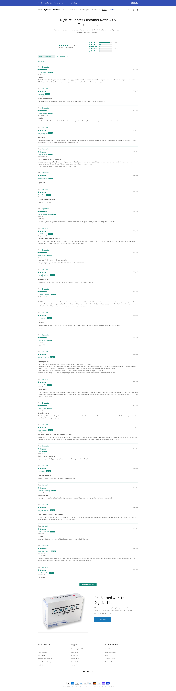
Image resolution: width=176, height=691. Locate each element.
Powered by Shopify (109, 686)
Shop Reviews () (62, 56)
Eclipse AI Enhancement (45, 658)
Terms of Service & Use (81, 686)
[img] (68, 45)
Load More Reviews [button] (88, 585)
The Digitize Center (101, 686)
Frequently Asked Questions (79, 649)
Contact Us (74, 655)
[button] (129, 10)
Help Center (75, 652)
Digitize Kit (45, 67)
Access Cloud (75, 665)
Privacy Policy (109, 662)
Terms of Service (110, 658)
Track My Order (75, 662)
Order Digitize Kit (103, 619)
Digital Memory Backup (44, 662)
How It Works (41, 649)
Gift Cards (40, 665)
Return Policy (75, 658)
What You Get (42, 655)
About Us (108, 649)
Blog (106, 655)
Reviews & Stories (110, 652)
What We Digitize (42, 652)
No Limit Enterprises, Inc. (70, 686)
